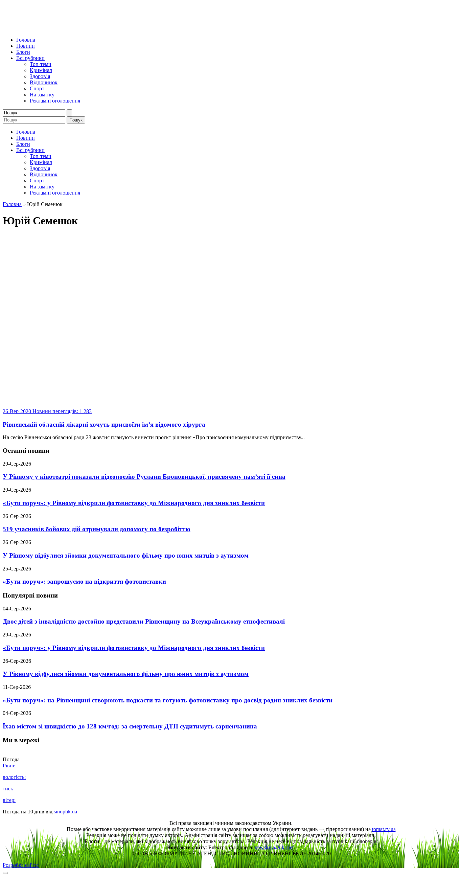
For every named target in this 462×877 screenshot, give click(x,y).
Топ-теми (40, 64)
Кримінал (41, 70)
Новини (25, 46)
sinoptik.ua (65, 811)
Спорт (37, 88)
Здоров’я (40, 76)
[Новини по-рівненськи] (87, 28)
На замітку (42, 94)
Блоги (23, 52)
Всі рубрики (30, 58)
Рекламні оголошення (55, 101)
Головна (25, 40)
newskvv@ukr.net (274, 847)
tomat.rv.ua (384, 829)
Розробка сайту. (21, 865)
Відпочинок (43, 82)
